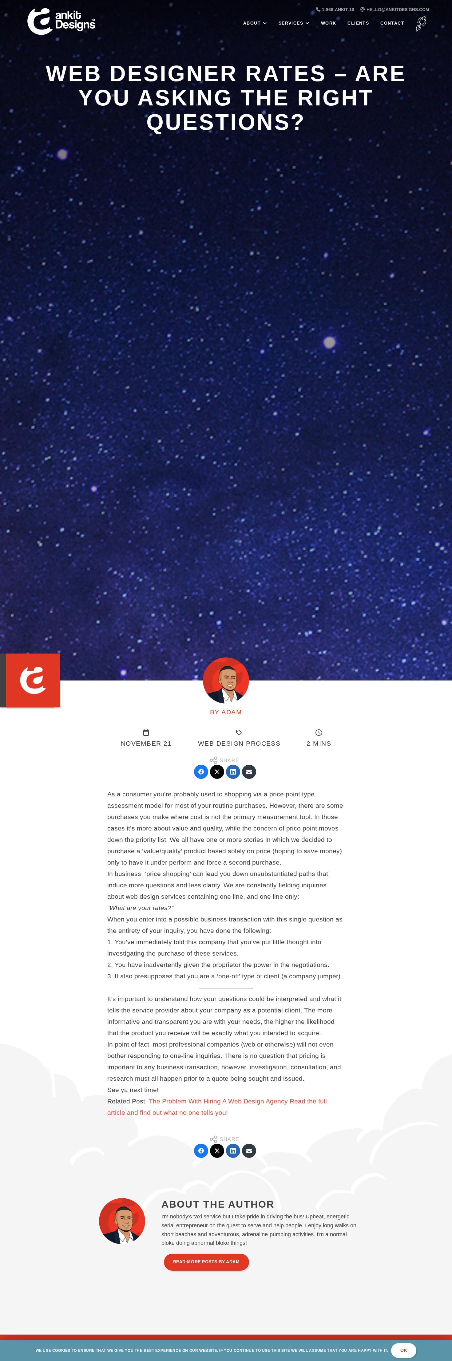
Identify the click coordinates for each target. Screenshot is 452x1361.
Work (328, 23)
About (252, 23)
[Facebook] (201, 772)
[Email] (249, 772)
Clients (358, 23)
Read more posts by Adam (206, 1261)
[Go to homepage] (76, 23)
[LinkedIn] (233, 772)
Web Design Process (239, 743)
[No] (444, 1350)
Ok (403, 1350)
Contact (392, 23)
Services (291, 23)
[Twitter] (217, 772)
